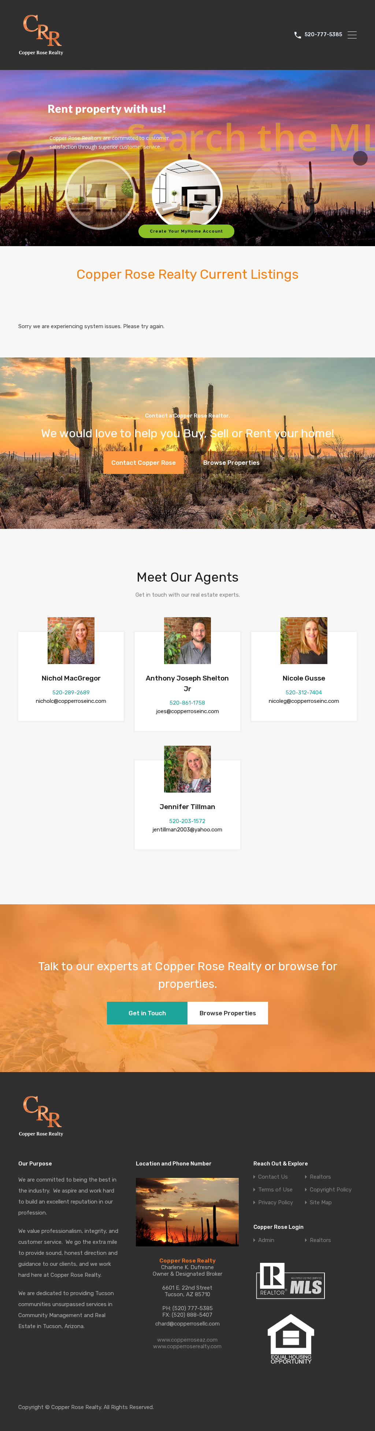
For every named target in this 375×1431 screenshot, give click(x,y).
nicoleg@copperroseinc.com (304, 701)
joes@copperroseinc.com (187, 711)
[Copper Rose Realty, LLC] (43, 57)
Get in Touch (147, 1013)
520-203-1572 (187, 821)
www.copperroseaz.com (187, 1340)
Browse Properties (231, 462)
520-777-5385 (323, 35)
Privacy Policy (275, 1202)
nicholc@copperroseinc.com (71, 701)
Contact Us (273, 1177)
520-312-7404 (304, 692)
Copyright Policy (331, 1190)
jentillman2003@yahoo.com (187, 829)
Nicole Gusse (304, 678)
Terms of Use (275, 1190)
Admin (266, 1240)
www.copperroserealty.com (187, 1346)
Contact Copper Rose (143, 462)
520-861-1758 (187, 703)
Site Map (321, 1202)
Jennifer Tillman (187, 806)
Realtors (320, 1177)
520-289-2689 (71, 692)
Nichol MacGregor (71, 678)
